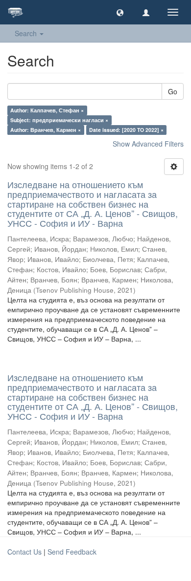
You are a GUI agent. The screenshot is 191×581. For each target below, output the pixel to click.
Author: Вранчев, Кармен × (45, 129)
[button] (120, 12)
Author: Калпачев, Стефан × (47, 110)
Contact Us (24, 552)
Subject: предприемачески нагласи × (59, 120)
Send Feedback (72, 552)
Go (172, 91)
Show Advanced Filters (148, 144)
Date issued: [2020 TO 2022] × (126, 129)
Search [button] (27, 33)
